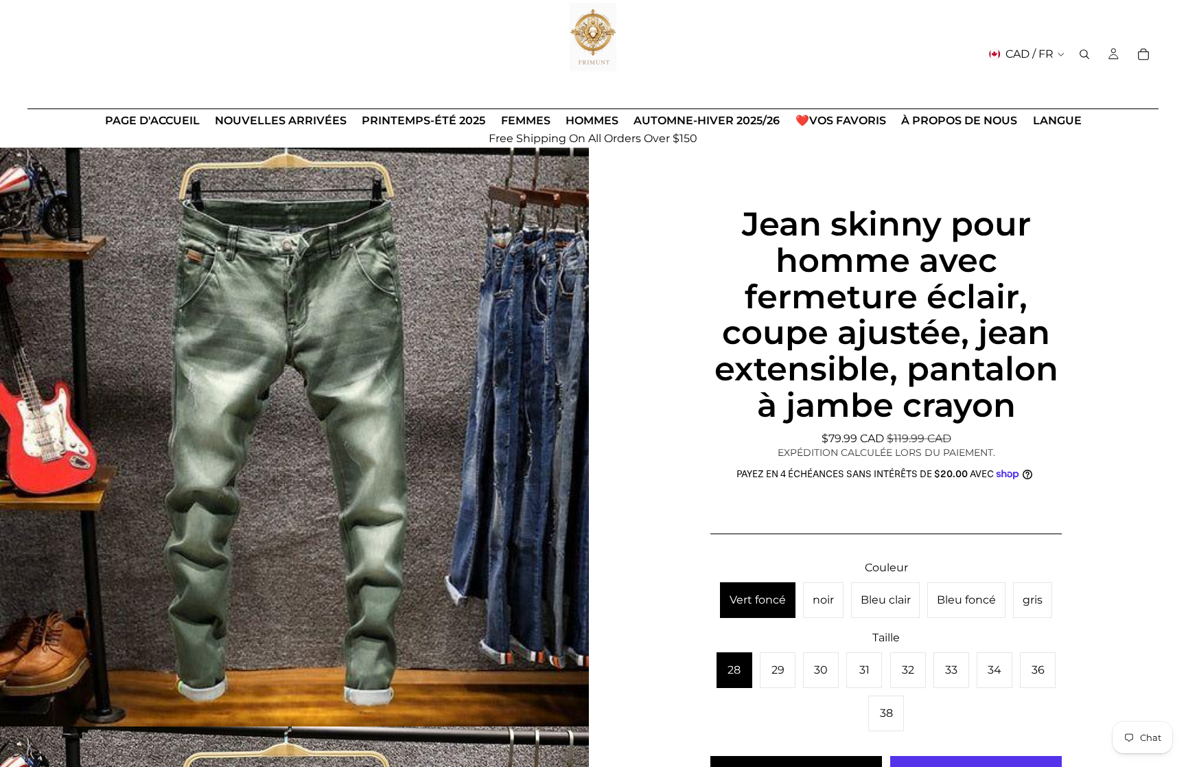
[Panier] (1143, 54)
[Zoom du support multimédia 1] (294, 431)
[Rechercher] (1084, 54)
